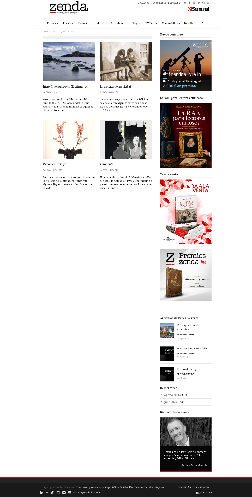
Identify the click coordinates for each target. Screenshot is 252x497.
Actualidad (117, 23)
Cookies (139, 487)
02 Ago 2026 (183, 338)
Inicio (45, 31)
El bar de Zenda (185, 334)
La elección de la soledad (115, 86)
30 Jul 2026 (182, 357)
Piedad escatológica (55, 164)
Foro (187, 23)
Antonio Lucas (50, 92)
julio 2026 (170, 402)
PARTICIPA (174, 3)
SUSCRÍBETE (159, 3)
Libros (100, 23)
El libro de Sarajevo (188, 369)
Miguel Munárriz (109, 92)
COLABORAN (144, 3)
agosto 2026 (172, 395)
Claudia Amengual (52, 170)
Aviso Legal (105, 487)
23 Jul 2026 (182, 377)
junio (63, 31)
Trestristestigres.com (87, 487)
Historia (83, 23)
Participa (148, 487)
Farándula (106, 164)
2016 (54, 31)
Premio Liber (185, 487)
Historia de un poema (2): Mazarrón (65, 86)
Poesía (67, 23)
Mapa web (160, 487)
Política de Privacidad (122, 487)
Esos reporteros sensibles (192, 348)
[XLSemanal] (198, 8)
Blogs (135, 23)
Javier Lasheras (109, 170)
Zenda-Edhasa (171, 23)
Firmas (51, 23)
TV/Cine (150, 23)
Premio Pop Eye (201, 487)
